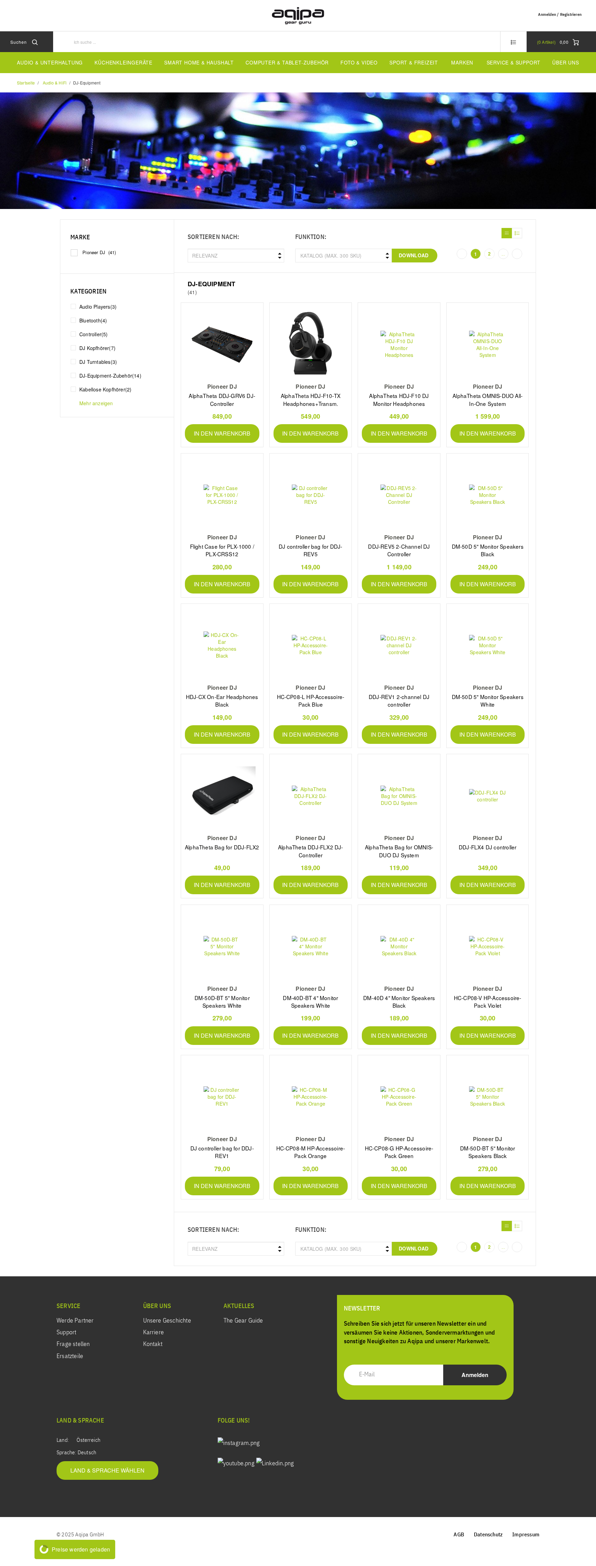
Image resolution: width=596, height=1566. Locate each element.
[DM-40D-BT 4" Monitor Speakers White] (311, 946)
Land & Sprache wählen (107, 1470)
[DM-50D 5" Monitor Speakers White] (487, 645)
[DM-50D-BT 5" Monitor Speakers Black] (487, 1097)
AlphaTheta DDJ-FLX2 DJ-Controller (310, 850)
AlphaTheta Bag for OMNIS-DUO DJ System (399, 850)
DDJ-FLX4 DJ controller (487, 847)
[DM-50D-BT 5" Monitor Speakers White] (222, 946)
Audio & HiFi (55, 83)
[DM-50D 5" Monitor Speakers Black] (487, 495)
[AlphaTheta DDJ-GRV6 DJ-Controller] (222, 344)
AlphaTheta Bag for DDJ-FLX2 (222, 847)
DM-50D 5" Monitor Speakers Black (488, 550)
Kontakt (152, 1344)
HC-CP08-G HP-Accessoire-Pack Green (399, 1151)
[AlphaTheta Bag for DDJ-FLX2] (222, 796)
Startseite (26, 83)
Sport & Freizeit (413, 62)
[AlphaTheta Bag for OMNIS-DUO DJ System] (399, 796)
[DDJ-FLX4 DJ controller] (487, 796)
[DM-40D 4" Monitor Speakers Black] (399, 946)
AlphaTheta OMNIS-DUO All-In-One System (488, 399)
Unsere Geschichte (167, 1321)
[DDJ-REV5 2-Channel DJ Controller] (399, 495)
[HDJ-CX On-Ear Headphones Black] (222, 645)
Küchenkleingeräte (123, 62)
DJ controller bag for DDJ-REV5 (310, 550)
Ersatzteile (70, 1356)
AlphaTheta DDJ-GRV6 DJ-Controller (222, 399)
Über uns (565, 62)
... (503, 254)
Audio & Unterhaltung (50, 62)
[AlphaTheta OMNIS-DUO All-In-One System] (487, 344)
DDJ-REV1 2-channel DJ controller (399, 700)
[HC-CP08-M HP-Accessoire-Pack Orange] (311, 1097)
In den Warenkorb (222, 433)
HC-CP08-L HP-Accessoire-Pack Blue (311, 700)
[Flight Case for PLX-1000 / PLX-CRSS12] (222, 495)
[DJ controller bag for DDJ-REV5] (311, 495)
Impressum (525, 1535)
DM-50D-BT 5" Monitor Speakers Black (487, 1151)
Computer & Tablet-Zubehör (287, 62)
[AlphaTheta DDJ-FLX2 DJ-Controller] (311, 796)
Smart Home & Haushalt (199, 62)
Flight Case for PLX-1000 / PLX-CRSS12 (222, 550)
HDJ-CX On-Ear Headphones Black (222, 700)
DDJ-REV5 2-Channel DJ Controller (399, 550)
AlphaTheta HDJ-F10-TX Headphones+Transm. (310, 399)
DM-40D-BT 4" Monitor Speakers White (310, 1001)
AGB (459, 1535)
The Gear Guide (243, 1321)
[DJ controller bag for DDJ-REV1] (222, 1097)
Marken (462, 62)
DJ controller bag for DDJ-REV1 (222, 1151)
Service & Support (514, 62)
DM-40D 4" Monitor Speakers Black (399, 1001)
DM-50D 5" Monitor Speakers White (488, 700)
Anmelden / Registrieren (560, 15)
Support (66, 1332)
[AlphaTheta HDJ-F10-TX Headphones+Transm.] (311, 344)
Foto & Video (359, 62)
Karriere (153, 1332)
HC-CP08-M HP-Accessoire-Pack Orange (310, 1151)
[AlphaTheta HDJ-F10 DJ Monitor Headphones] (399, 344)
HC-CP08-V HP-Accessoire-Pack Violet (488, 1001)
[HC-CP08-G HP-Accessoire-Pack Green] (399, 1097)
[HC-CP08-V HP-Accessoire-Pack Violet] (487, 946)
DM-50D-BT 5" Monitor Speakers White (222, 1001)
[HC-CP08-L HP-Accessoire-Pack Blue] (311, 645)
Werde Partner (75, 1321)
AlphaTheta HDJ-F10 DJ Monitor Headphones (399, 399)
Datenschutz (488, 1535)
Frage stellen (73, 1344)
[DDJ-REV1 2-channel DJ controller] (399, 645)
